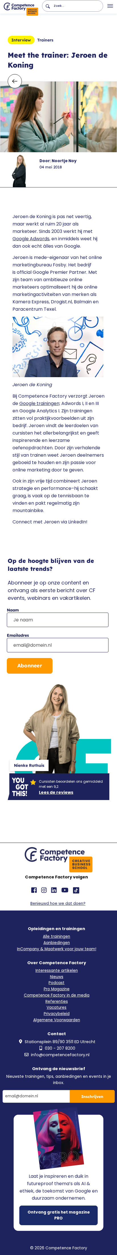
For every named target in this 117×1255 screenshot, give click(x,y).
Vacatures (56, 1007)
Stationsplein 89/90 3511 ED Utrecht (60, 1042)
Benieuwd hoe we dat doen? (57, 903)
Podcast (56, 982)
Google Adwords (30, 238)
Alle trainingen (56, 936)
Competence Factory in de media (56, 995)
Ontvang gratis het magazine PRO (59, 1215)
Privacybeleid (57, 1013)
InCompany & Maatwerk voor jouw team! (56, 949)
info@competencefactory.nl (60, 1055)
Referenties (56, 1001)
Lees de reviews (56, 792)
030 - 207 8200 (60, 1048)
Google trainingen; (39, 403)
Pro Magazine (57, 989)
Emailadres (18, 635)
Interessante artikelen (56, 970)
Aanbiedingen (56, 942)
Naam (13, 610)
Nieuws (56, 977)
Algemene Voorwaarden (56, 1020)
